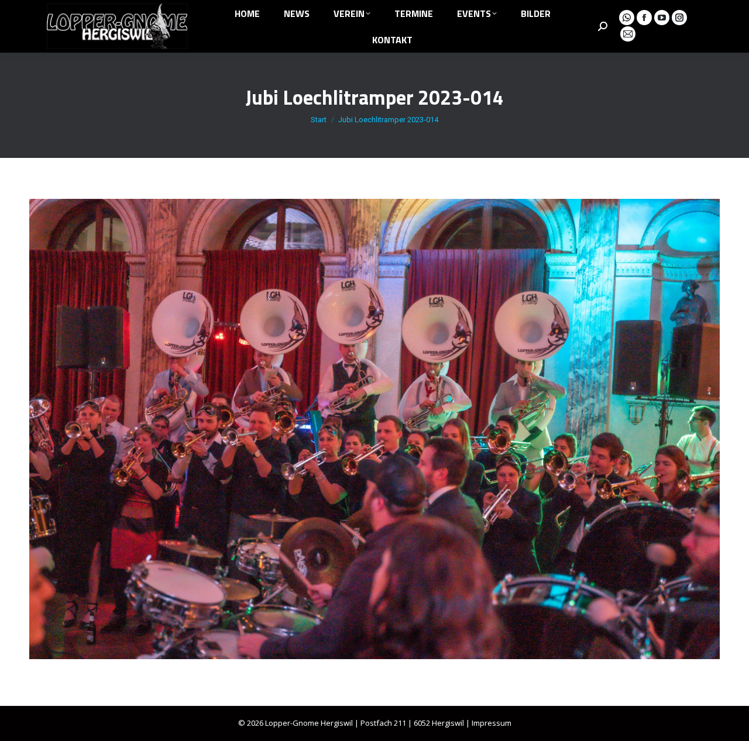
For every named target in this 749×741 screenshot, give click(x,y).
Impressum (491, 723)
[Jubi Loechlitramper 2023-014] (374, 429)
